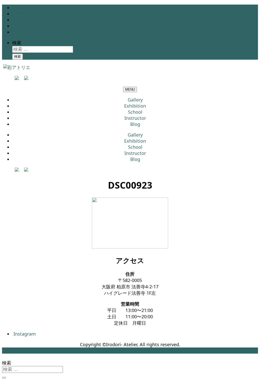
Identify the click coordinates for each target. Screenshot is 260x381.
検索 (16, 43)
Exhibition (24, 14)
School (20, 20)
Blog (18, 32)
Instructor (24, 26)
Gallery (20, 8)
